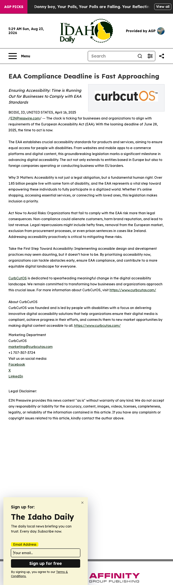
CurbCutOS (17, 278)
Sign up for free (45, 563)
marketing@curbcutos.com (30, 347)
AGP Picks (13, 7)
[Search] (140, 56)
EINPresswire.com (25, 118)
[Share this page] (162, 56)
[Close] (82, 503)
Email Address (24, 544)
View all (162, 6)
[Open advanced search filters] (150, 56)
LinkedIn (15, 376)
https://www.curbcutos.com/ (132, 290)
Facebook (16, 364)
